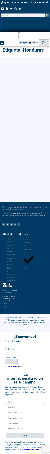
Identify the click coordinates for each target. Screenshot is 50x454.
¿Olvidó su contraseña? (14, 366)
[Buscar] (47, 15)
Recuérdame (11, 357)
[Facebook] (7, 8)
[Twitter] (20, 8)
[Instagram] (15, 8)
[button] (4, 25)
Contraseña (10, 349)
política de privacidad (30, 450)
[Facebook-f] (7, 224)
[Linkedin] (2, 8)
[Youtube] (11, 8)
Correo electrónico (13, 341)
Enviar (25, 435)
